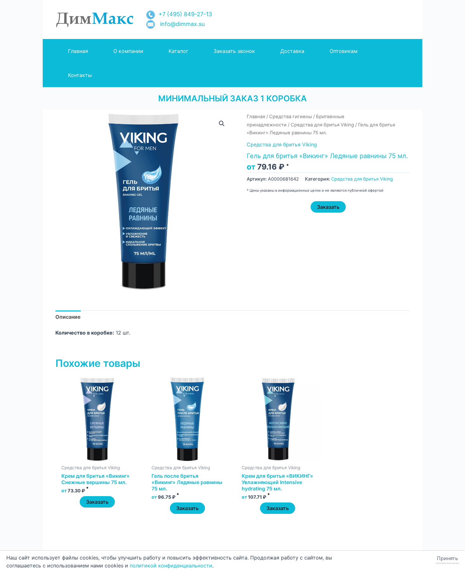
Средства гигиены (290, 116)
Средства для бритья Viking (322, 125)
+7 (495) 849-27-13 (185, 14)
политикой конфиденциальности (171, 565)
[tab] (68, 317)
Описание (68, 317)
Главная (256, 116)
